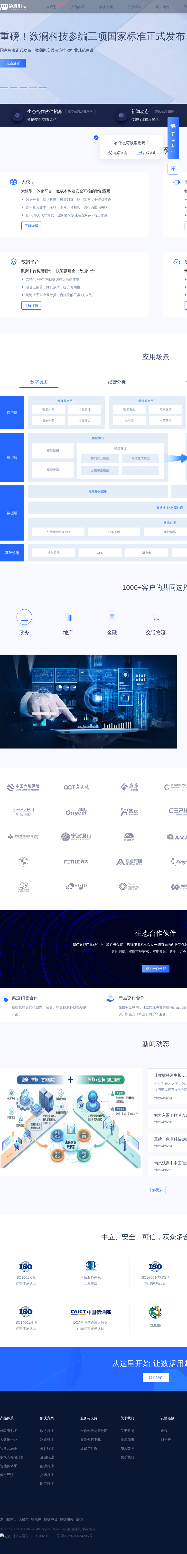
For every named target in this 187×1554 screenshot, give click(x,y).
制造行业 (47, 1440)
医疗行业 (47, 1484)
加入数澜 (127, 1448)
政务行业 (47, 1431)
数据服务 (67, 1519)
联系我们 (127, 1457)
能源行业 (47, 1466)
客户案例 (162, 7)
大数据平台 (8, 1440)
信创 (79, 1519)
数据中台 (50, 1519)
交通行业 (47, 1475)
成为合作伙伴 (156, 969)
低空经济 (134, 7)
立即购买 (13, 70)
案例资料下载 (90, 1440)
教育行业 (47, 1448)
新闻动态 (127, 1440)
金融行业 (47, 1457)
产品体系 (78, 7)
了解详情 (31, 226)
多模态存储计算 (12, 1457)
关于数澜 (127, 1431)
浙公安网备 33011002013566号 (36, 1536)
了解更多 (156, 1190)
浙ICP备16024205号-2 (78, 1536)
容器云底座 (8, 1448)
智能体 (36, 1519)
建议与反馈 (88, 1448)
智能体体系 (8, 1466)
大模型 (51, 7)
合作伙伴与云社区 (94, 1431)
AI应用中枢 (8, 1431)
